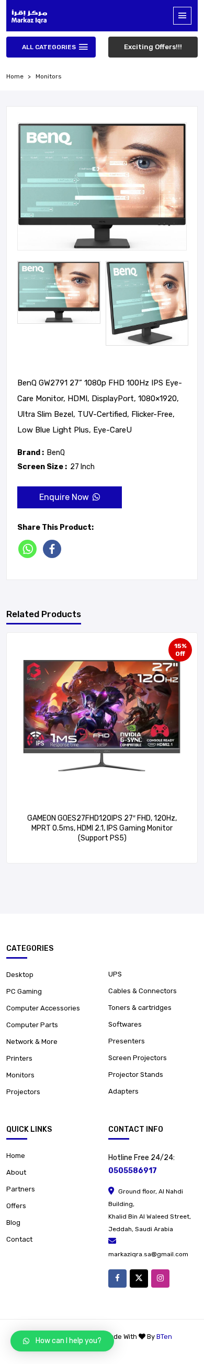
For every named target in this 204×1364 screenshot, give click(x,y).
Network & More (32, 1041)
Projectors (23, 1092)
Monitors (49, 76)
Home (15, 1156)
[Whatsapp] (29, 549)
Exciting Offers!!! (153, 47)
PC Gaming (24, 991)
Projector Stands (135, 1074)
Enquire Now (64, 497)
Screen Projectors (137, 1058)
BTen (164, 1336)
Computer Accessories (43, 1008)
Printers (19, 1058)
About (16, 1172)
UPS (115, 974)
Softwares (125, 1024)
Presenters (126, 1041)
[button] (62, 1341)
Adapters (123, 1091)
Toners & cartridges (140, 1007)
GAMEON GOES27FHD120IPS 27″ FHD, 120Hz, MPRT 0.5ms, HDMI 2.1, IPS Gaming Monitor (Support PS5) (102, 828)
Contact (19, 1239)
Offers (16, 1206)
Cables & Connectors (142, 991)
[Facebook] (54, 549)
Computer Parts (32, 1025)
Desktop (19, 975)
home (15, 76)
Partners (20, 1189)
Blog (13, 1222)
